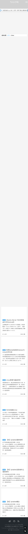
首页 (8, 35)
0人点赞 (5, 364)
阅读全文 (22, 334)
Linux (4, 320)
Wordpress (11, 528)
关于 (17, 526)
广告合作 (21, 526)
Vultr (16, 528)
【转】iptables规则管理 (14, 440)
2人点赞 (5, 334)
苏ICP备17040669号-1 (14, 530)
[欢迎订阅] (18, 522)
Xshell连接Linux (11, 410)
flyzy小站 (14, 2)
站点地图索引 (8, 526)
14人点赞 (5, 424)
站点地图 (14, 526)
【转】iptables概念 (13, 502)
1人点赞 (4, 453)
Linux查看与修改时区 (13, 380)
